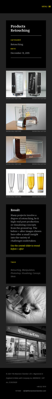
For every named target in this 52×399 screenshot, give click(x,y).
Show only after (39, 98)
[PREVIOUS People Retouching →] (26, 304)
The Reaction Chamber (5, 6)
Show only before (13, 98)
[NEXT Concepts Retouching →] (26, 344)
